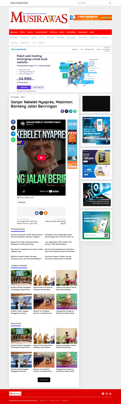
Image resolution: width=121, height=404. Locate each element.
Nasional (21, 202)
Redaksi (65, 401)
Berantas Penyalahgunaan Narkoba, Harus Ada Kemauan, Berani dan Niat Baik (59, 250)
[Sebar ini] (62, 111)
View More (44, 380)
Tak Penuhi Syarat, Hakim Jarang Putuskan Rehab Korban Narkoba (58, 257)
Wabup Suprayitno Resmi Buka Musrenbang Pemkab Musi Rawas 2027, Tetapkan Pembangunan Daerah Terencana (66, 288)
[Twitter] (41, 213)
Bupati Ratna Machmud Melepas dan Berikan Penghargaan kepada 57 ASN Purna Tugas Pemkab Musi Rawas (44, 288)
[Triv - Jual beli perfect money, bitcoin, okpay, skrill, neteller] (96, 194)
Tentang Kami (54, 401)
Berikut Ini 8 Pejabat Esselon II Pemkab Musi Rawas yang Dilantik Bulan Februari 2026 (43, 312)
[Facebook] (37, 213)
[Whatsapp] (75, 111)
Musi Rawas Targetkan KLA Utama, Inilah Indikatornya (27, 250)
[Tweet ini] (66, 111)
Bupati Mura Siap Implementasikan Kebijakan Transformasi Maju (24, 243)
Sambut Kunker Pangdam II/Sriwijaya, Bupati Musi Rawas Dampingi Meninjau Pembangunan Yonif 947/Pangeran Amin (21, 288)
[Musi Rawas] (39, 17)
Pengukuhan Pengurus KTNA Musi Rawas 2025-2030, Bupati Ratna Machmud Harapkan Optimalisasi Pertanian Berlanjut (65, 312)
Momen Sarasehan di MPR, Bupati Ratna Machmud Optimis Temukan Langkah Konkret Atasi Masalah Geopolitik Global (27, 236)
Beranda (43, 401)
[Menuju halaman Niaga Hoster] (60, 69)
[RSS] (46, 213)
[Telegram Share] (70, 111)
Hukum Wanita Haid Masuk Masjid (55, 221)
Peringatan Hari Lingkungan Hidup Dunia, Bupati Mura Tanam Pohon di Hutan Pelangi (59, 236)
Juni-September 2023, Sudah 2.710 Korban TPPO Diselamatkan (58, 243)
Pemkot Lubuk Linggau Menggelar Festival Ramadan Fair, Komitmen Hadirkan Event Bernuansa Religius (21, 312)
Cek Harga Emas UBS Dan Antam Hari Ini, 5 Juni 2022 (27, 221)
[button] (110, 3)
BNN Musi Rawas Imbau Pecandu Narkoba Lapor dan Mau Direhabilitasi (26, 257)
